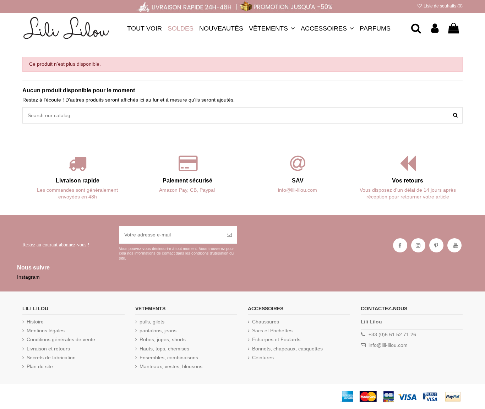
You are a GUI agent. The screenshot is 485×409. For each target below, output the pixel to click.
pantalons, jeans (158, 330)
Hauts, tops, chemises (164, 348)
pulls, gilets (152, 322)
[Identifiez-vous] (435, 28)
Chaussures (265, 322)
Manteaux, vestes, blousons (171, 366)
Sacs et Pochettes (272, 330)
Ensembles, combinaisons (169, 357)
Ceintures (263, 357)
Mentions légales (46, 330)
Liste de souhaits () (443, 6)
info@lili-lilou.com (388, 345)
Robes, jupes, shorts (163, 339)
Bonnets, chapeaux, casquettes (287, 348)
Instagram (28, 277)
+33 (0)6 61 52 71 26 (392, 334)
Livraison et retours (48, 348)
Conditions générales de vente (61, 339)
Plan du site (40, 366)
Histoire (35, 322)
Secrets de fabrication (51, 357)
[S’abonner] (229, 235)
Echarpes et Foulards (276, 339)
